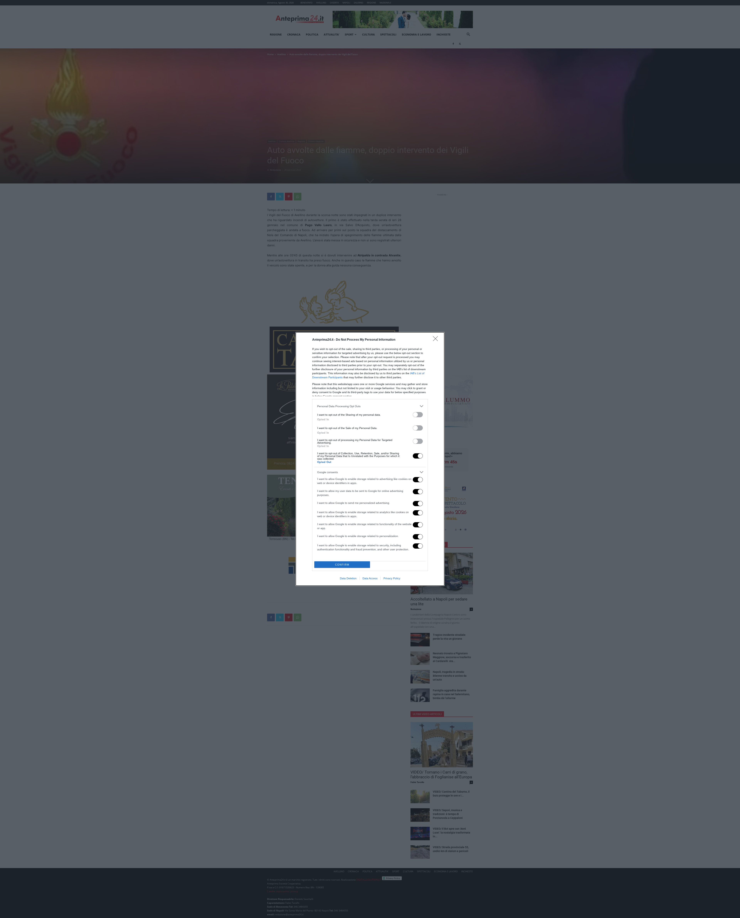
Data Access (370, 578)
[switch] (418, 414)
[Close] (436, 340)
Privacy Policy (391, 578)
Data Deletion (348, 578)
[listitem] (370, 406)
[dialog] (370, 459)
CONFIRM (342, 564)
